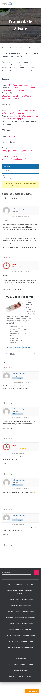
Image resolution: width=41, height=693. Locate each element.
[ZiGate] (7, 3)
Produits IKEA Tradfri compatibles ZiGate (20, 635)
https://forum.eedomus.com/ (20, 136)
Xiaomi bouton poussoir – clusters (20, 584)
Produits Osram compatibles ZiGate (20, 599)
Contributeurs (20, 659)
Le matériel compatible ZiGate (17, 653)
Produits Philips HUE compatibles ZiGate (20, 617)
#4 (12, 417)
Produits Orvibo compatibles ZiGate (20, 623)
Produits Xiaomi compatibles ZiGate (20, 641)
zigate (14, 264)
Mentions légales (20, 671)
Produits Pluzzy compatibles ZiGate (20, 629)
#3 (12, 382)
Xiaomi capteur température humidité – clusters (21, 592)
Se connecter (15, 183)
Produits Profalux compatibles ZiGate (20, 611)
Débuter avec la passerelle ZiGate (20, 647)
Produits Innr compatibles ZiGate (20, 605)
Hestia (11, 676)
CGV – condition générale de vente (20, 665)
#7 (12, 524)
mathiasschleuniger (18, 209)
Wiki (32, 653)
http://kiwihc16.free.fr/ (11, 99)
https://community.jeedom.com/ (21, 85)
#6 (12, 488)
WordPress (28, 676)
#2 (12, 272)
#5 (12, 453)
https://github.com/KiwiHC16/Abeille (16, 96)
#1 (12, 216)
